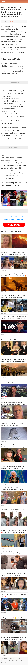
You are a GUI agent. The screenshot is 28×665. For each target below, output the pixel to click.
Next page (14, 224)
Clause (10, 660)
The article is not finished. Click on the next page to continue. (14, 218)
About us (3, 660)
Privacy (14, 660)
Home (3, 1)
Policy (6, 660)
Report (12, 21)
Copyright (18, 660)
